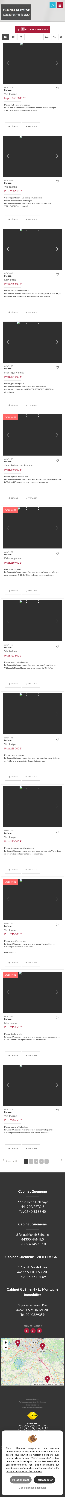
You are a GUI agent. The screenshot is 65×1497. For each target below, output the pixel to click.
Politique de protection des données (32, 1402)
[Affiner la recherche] (53, 5)
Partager (32, 126)
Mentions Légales (32, 1399)
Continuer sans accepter (32, 1487)
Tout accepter (44, 1480)
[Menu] (60, 5)
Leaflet (35, 1384)
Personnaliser (20, 1480)
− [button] (6, 1347)
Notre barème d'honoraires (32, 1408)
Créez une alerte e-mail (36, 29)
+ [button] (6, 1342)
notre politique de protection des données (32, 1469)
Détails (14, 126)
